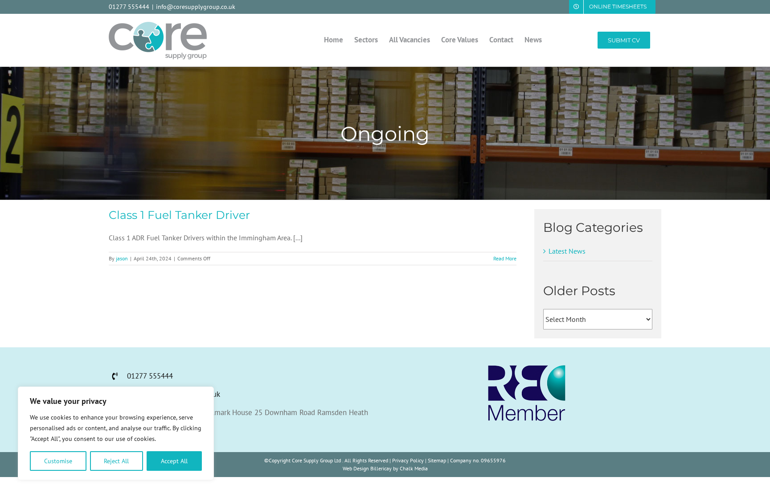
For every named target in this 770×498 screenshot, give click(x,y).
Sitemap (437, 460)
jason (122, 258)
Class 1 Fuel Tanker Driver (179, 215)
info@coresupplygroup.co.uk (195, 7)
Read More (504, 258)
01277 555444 (129, 7)
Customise (58, 461)
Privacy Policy (408, 460)
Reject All (116, 461)
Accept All (174, 461)
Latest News (567, 251)
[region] (116, 433)
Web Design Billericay (367, 468)
